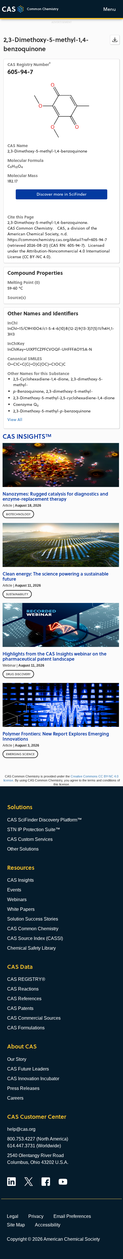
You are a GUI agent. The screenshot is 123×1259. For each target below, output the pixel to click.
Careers (15, 1098)
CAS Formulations (26, 1027)
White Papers (21, 909)
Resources (20, 867)
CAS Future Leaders (28, 1068)
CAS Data (20, 966)
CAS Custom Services (30, 839)
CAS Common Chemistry (32, 928)
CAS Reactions (23, 989)
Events (14, 889)
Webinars (17, 899)
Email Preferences (72, 1216)
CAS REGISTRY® (26, 979)
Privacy (35, 1216)
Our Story (16, 1059)
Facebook (45, 1181)
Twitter (28, 1181)
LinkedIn (11, 1181)
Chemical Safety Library (31, 948)
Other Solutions (23, 849)
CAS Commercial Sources (34, 1018)
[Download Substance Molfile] (115, 40)
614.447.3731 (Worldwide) (34, 1145)
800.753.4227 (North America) (37, 1138)
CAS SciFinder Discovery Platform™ (44, 819)
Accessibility (47, 1224)
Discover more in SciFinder (61, 194)
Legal (12, 1216)
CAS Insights (20, 880)
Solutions (19, 807)
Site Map (16, 1224)
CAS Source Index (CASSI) (35, 938)
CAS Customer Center (36, 1116)
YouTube (63, 1181)
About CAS (22, 1046)
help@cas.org (21, 1129)
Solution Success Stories (32, 919)
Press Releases (23, 1088)
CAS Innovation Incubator (33, 1078)
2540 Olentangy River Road (35, 1155)
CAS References (24, 998)
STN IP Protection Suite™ (33, 829)
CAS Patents (20, 1008)
